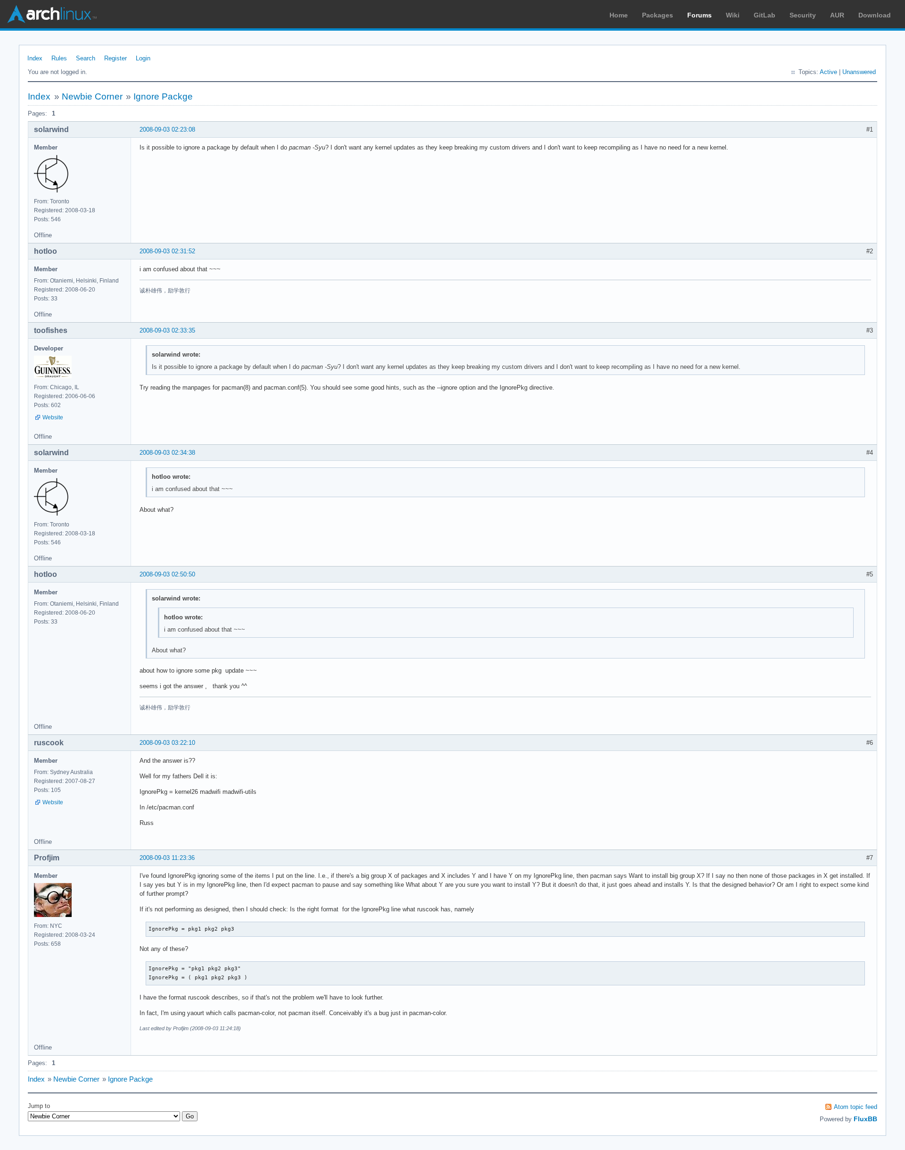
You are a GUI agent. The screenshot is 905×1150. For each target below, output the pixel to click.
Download (874, 15)
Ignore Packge (163, 96)
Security (803, 15)
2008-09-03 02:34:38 (167, 452)
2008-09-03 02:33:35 (167, 330)
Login (143, 58)
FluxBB (865, 1119)
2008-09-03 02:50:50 (167, 574)
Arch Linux (52, 14)
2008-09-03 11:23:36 (167, 857)
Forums (699, 15)
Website (52, 417)
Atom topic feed (855, 1106)
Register (115, 58)
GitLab (764, 15)
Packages (657, 15)
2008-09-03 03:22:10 (167, 742)
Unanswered (859, 71)
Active (828, 71)
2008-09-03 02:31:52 (167, 251)
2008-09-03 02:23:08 (167, 129)
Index (34, 58)
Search (85, 58)
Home (618, 15)
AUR (837, 15)
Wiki (733, 15)
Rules (59, 58)
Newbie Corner (92, 96)
